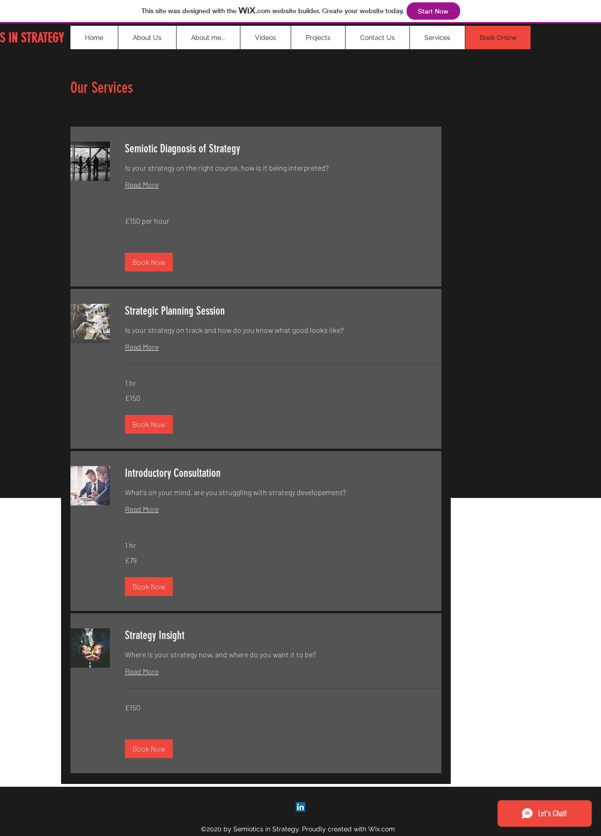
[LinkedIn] (300, 807)
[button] (149, 262)
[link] (283, 149)
